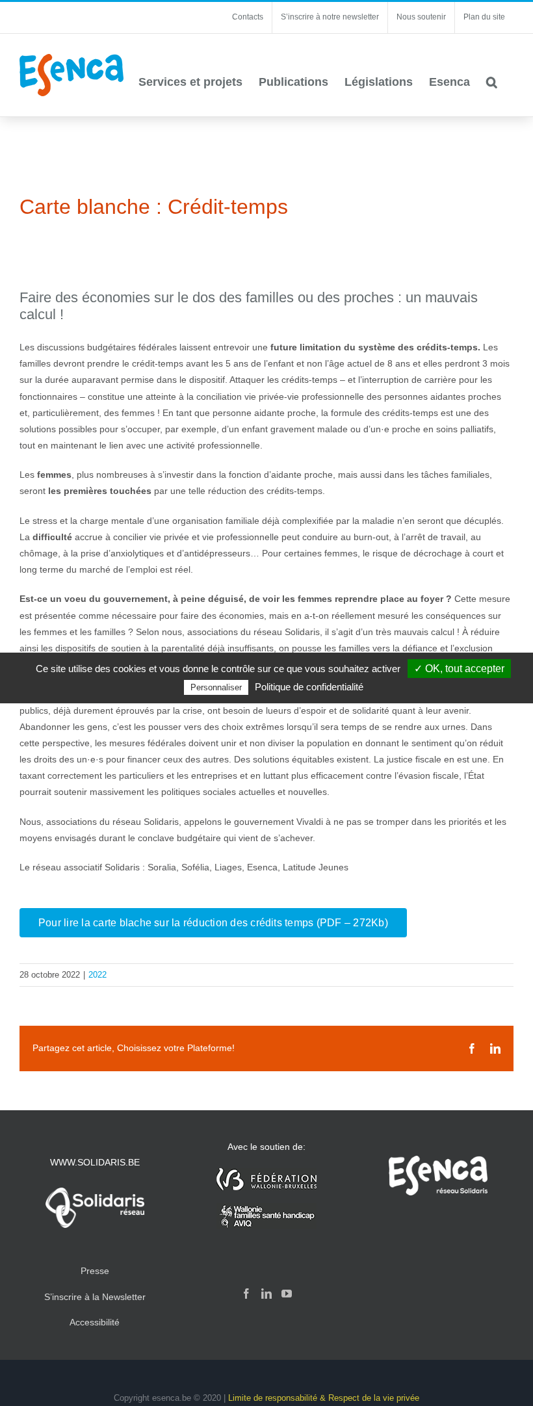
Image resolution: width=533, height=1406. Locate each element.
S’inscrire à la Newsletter (95, 1297)
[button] (491, 82)
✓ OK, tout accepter (459, 668)
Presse (95, 1271)
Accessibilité (95, 1322)
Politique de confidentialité (309, 686)
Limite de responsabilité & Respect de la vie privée (323, 1398)
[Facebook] (246, 1293)
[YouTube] (286, 1293)
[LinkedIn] (266, 1293)
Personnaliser (216, 687)
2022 (97, 975)
